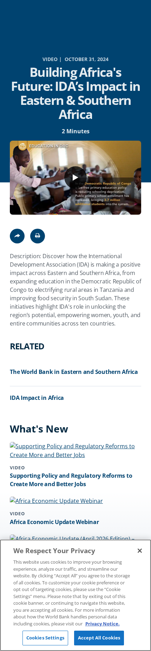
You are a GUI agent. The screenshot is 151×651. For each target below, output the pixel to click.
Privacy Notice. (102, 623)
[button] (37, 236)
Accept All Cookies (99, 638)
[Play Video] (75, 177)
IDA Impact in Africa (37, 398)
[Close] (139, 550)
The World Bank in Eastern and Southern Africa (74, 372)
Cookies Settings (45, 638)
